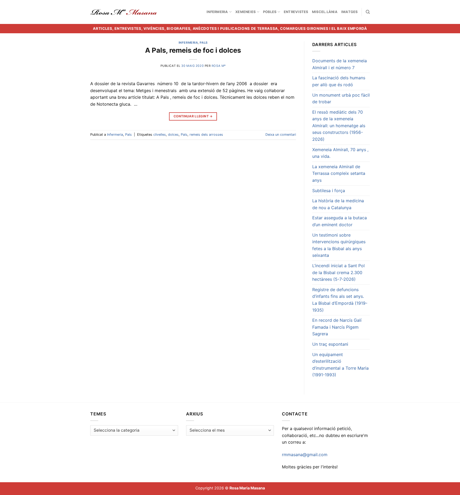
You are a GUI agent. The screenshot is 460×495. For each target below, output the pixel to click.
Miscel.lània (325, 12)
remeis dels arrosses (206, 135)
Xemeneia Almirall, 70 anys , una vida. (340, 153)
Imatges (349, 12)
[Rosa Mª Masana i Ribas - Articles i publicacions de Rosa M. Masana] (123, 12)
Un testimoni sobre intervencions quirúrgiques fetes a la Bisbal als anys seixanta (338, 245)
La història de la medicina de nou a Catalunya (338, 204)
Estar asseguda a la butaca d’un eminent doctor (339, 221)
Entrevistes (296, 12)
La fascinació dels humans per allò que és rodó (338, 81)
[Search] (368, 12)
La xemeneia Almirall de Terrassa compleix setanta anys (338, 173)
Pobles (270, 12)
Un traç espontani (330, 344)
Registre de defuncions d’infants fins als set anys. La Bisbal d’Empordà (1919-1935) (339, 300)
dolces (173, 135)
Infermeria (217, 12)
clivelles (159, 135)
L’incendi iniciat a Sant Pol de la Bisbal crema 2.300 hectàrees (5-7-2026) (338, 272)
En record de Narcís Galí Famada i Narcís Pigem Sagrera (337, 326)
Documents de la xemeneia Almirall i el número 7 (339, 64)
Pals (203, 42)
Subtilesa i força (328, 190)
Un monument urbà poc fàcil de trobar (341, 98)
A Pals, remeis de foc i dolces (193, 50)
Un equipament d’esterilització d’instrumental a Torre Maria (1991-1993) (340, 365)
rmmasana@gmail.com (304, 454)
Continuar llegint (193, 116)
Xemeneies (245, 12)
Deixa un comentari (280, 135)
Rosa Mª (219, 66)
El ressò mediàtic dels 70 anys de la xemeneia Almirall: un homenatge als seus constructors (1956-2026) (338, 125)
